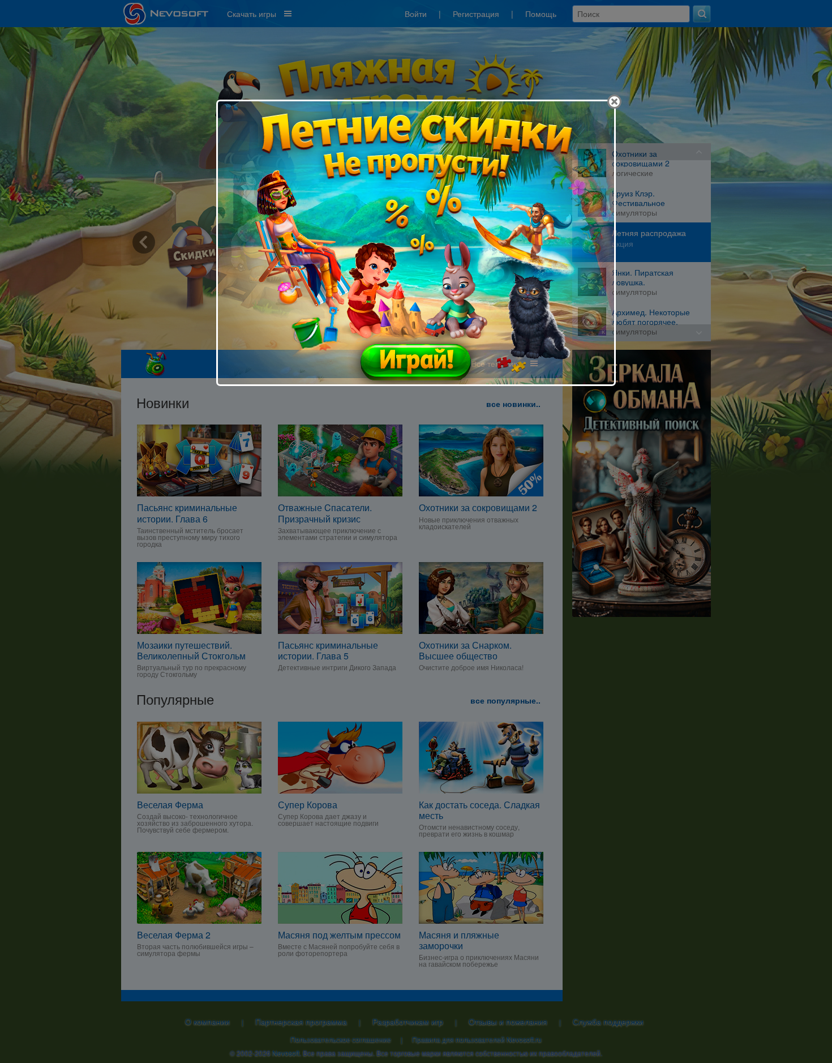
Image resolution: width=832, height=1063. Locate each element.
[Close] (614, 102)
